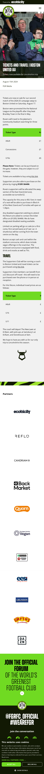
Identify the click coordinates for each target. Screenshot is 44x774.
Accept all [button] (11, 764)
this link (34, 176)
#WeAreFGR (22, 722)
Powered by (6, 2)
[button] (22, 760)
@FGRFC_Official (22, 716)
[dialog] (22, 756)
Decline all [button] (32, 764)
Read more (5, 757)
